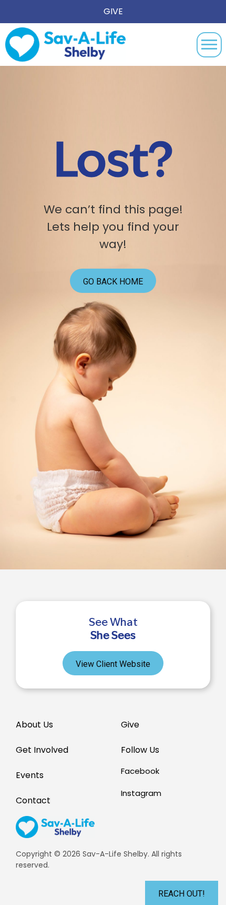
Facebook (140, 770)
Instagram (141, 793)
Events (30, 775)
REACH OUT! (181, 894)
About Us (34, 725)
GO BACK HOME (113, 282)
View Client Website (113, 664)
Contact (33, 800)
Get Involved (42, 750)
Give (113, 11)
